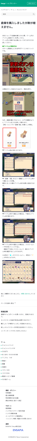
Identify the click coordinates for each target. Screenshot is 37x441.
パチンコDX (5, 370)
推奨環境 (8, 408)
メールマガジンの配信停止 (14, 416)
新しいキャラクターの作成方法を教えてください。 (17, 327)
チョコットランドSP (8, 348)
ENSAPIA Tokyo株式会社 (13, 426)
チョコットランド (22, 10)
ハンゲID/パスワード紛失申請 (15, 411)
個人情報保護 (10, 395)
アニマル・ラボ (7, 358)
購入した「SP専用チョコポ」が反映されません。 (16, 324)
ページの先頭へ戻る (7, 303)
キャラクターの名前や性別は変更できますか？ (16, 320)
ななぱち (5, 351)
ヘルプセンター (11, 3)
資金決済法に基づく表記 (13, 401)
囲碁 (3, 364)
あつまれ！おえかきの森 (10, 355)
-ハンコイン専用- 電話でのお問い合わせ (18, 419)
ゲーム (12, 10)
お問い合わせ (31, 3)
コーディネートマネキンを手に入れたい (14, 331)
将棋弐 (4, 367)
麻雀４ (4, 361)
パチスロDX (5, 373)
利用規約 (8, 393)
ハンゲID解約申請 (11, 413)
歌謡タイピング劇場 (8, 376)
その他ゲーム (6, 379)
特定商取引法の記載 (12, 398)
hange (3, 3)
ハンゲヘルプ (4, 10)
